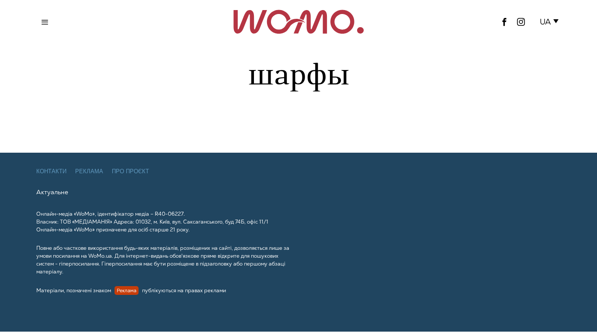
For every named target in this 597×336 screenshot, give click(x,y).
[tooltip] (504, 22)
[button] (551, 22)
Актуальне (52, 192)
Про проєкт (130, 171)
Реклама (89, 171)
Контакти (51, 171)
